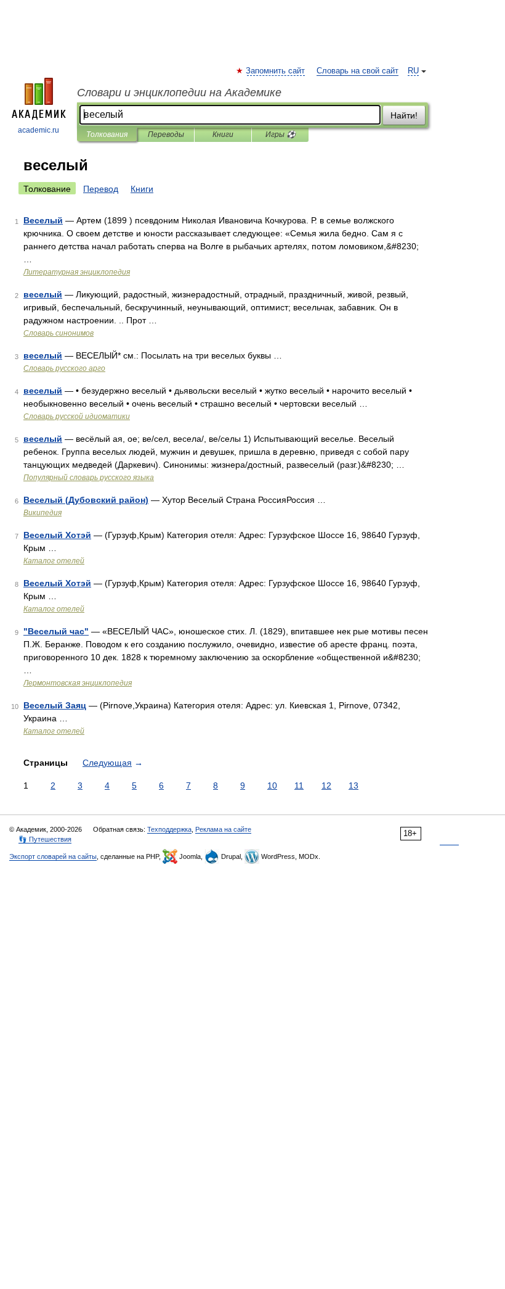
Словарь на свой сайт (357, 71)
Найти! (404, 115)
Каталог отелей (53, 561)
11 (299, 785)
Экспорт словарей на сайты (53, 856)
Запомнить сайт (276, 71)
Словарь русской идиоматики (76, 416)
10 (272, 785)
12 (326, 785)
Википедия (42, 512)
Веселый (43, 220)
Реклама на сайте (223, 829)
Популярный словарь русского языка (88, 477)
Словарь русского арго (64, 368)
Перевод (100, 189)
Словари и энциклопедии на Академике (179, 92)
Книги (222, 134)
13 (353, 785)
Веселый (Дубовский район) (85, 500)
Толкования (106, 134)
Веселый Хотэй (57, 535)
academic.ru (38, 130)
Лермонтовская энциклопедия (77, 683)
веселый (42, 294)
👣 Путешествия (44, 839)
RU (413, 71)
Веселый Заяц (54, 705)
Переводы (166, 134)
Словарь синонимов (58, 333)
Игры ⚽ (280, 134)
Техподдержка (169, 829)
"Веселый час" (56, 631)
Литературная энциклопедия (76, 272)
